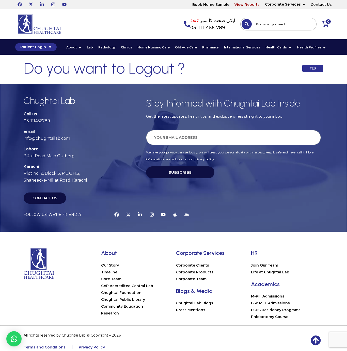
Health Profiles (309, 47)
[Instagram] (53, 4)
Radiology (107, 47)
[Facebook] (19, 4)
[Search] (247, 24)
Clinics (126, 47)
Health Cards (276, 47)
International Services (242, 47)
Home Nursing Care (153, 47)
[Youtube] (64, 4)
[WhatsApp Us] (14, 338)
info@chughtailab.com (47, 138)
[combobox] (278, 24)
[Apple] (175, 214)
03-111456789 (37, 120)
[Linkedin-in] (42, 4)
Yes (313, 68)
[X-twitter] (30, 4)
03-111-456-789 (207, 27)
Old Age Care (186, 47)
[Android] (186, 214)
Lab (90, 47)
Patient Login (33, 47)
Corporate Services (283, 4)
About (71, 47)
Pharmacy (210, 47)
